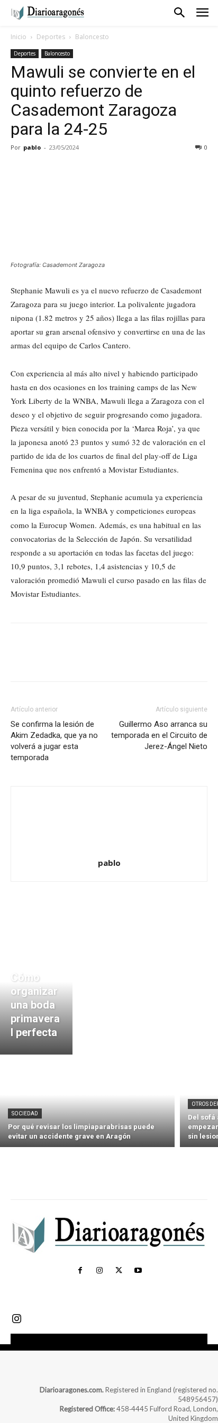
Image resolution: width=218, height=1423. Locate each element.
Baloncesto (92, 36)
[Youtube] (137, 1270)
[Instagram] (99, 1270)
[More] (119, 171)
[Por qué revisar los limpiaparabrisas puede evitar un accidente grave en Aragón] (87, 1103)
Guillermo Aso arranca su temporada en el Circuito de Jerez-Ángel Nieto (159, 735)
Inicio (18, 36)
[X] (45, 171)
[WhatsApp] (94, 171)
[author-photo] (109, 848)
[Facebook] (21, 171)
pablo (32, 147)
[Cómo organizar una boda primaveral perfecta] (36, 994)
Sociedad (25, 1113)
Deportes (51, 36)
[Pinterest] (69, 171)
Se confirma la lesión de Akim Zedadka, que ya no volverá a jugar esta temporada (54, 740)
